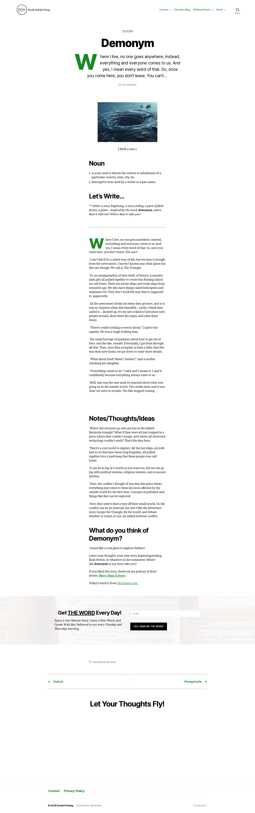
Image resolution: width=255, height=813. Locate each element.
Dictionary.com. (127, 583)
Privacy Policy (74, 791)
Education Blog (182, 9)
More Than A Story (112, 575)
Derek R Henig (65, 805)
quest (113, 662)
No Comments (129, 84)
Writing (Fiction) (201, 9)
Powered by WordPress (89, 805)
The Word (127, 31)
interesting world (101, 662)
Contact (54, 791)
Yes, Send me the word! (148, 626)
